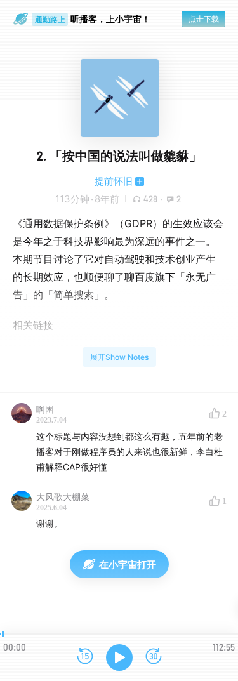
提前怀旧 (114, 181)
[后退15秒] (85, 657)
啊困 (45, 409)
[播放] (119, 657)
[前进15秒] (153, 657)
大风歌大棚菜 (62, 496)
